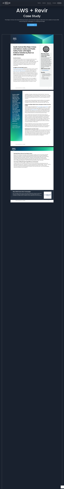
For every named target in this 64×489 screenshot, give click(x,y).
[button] (39, 3)
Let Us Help (32, 24)
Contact (59, 3)
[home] (6, 3)
